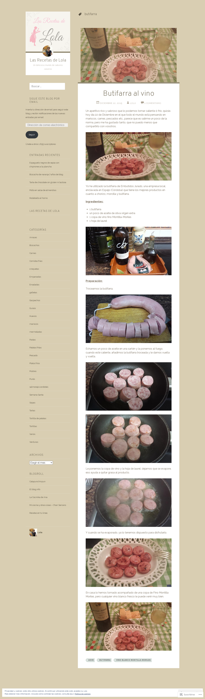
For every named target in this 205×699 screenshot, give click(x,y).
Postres (32, 371)
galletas (33, 292)
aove (91, 660)
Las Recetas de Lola (48, 60)
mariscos (33, 324)
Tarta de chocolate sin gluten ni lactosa (47, 182)
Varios (32, 434)
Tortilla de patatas (37, 418)
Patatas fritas (35, 347)
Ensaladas (34, 284)
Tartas (32, 410)
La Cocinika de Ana (38, 497)
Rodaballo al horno (38, 198)
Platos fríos (34, 363)
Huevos (33, 316)
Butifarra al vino (128, 94)
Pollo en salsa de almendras (42, 190)
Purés (32, 379)
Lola (133, 103)
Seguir (32, 134)
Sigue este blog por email (44, 100)
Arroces (33, 237)
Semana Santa (36, 395)
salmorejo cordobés (38, 387)
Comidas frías (35, 261)
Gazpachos (34, 300)
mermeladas (35, 332)
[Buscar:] (45, 86)
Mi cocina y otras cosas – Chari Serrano (47, 505)
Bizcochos (34, 245)
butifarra (105, 660)
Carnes (32, 253)
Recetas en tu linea (38, 513)
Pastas (32, 340)
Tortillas (33, 426)
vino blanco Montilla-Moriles (133, 660)
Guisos (32, 308)
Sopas (32, 402)
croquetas (34, 269)
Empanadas (35, 277)
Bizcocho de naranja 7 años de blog (46, 174)
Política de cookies (82, 694)
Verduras (33, 442)
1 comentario (152, 103)
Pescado (33, 355)
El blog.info (34, 489)
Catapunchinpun (37, 481)
